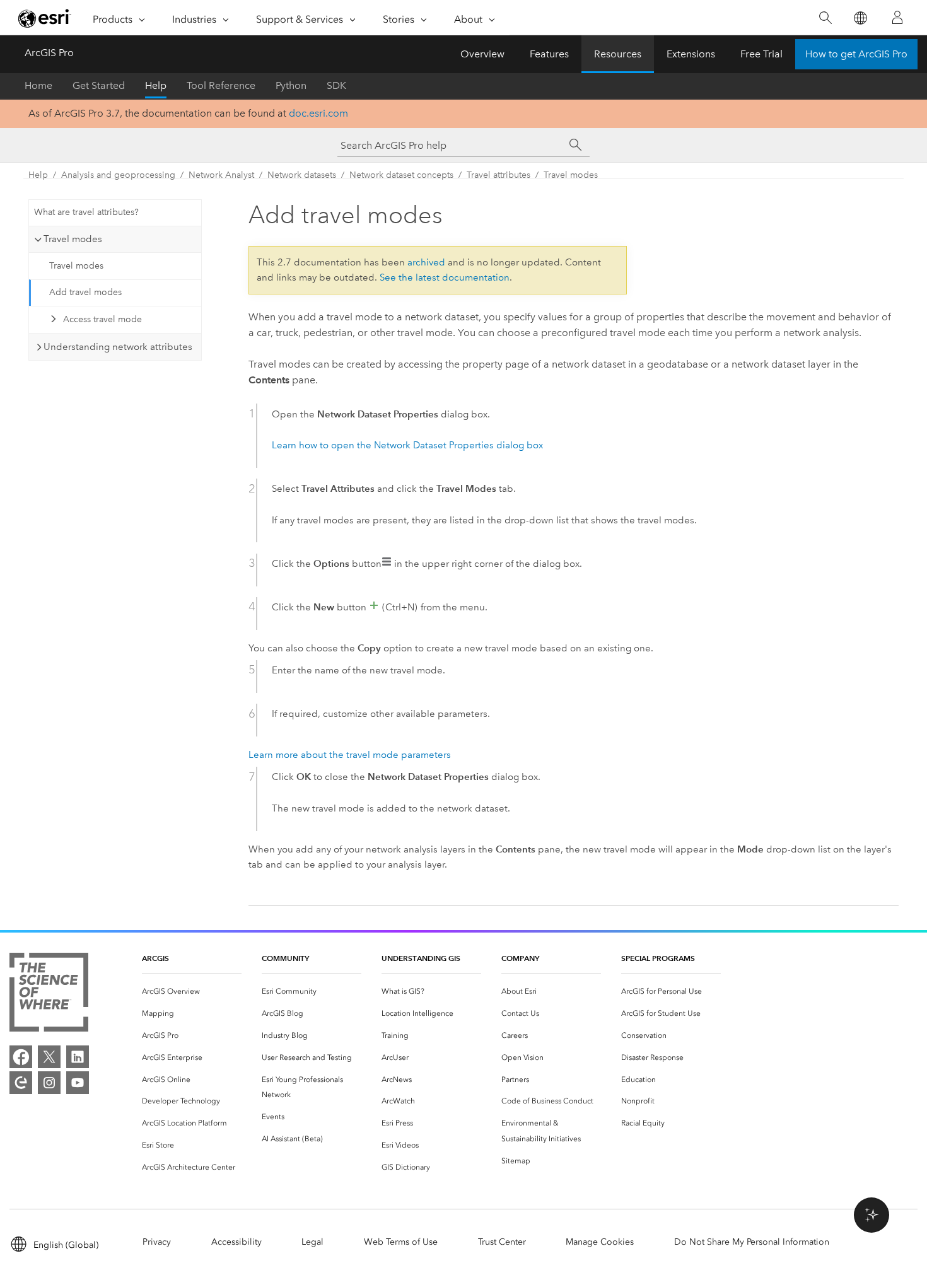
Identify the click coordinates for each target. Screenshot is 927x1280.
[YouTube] (77, 1082)
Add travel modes (85, 292)
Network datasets (301, 175)
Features (549, 54)
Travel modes (571, 175)
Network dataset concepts (401, 175)
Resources (617, 54)
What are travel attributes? (86, 212)
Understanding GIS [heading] (421, 958)
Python (291, 85)
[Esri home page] (44, 18)
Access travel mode (102, 319)
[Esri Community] (20, 1082)
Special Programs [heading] (658, 958)
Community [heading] (285, 958)
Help (155, 85)
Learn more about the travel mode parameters (349, 754)
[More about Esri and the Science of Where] (48, 995)
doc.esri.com (318, 113)
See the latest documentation (445, 277)
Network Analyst (221, 175)
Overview (482, 54)
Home (38, 85)
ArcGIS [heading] (155, 958)
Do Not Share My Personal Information (751, 1241)
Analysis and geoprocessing (118, 175)
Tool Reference (221, 85)
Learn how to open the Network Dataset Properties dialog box (407, 445)
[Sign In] (897, 18)
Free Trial (761, 54)
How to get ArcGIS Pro (856, 54)
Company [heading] (520, 958)
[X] (49, 1056)
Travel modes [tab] (73, 239)
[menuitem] (192, 991)
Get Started (99, 85)
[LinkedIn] (77, 1056)
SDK (336, 85)
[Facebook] (20, 1056)
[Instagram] (49, 1082)
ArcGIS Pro (49, 53)
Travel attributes (498, 175)
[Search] (825, 18)
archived (426, 262)
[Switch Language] (859, 18)
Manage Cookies (600, 1241)
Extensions (691, 54)
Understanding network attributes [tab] (118, 346)
